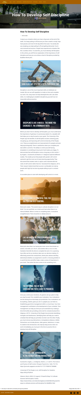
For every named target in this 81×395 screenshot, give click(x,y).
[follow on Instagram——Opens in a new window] (74, 393)
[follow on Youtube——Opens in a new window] (78, 393)
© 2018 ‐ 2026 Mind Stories (7, 392)
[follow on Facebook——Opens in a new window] (71, 393)
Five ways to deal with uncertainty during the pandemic (15, 388)
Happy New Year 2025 (74, 388)
